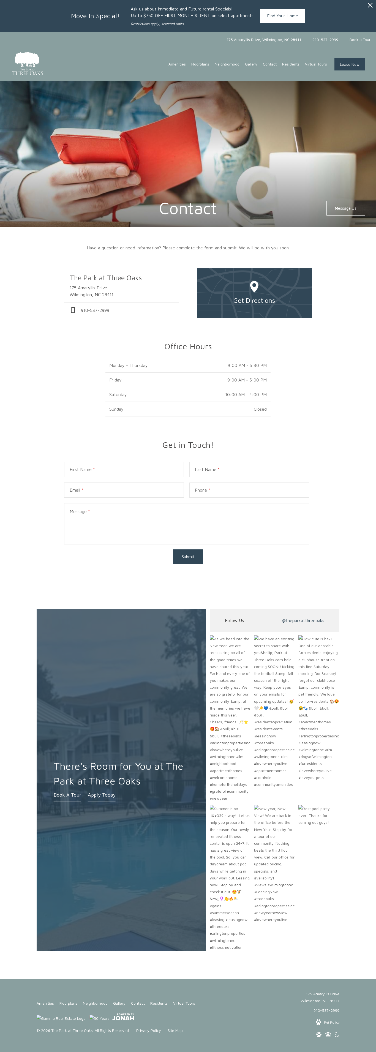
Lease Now (349, 64)
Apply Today (102, 795)
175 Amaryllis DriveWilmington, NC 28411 (320, 997)
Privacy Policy (148, 1030)
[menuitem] (177, 64)
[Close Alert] (370, 6)
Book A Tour (67, 795)
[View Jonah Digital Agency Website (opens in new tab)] (123, 1017)
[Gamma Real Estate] (61, 1018)
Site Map (175, 1030)
